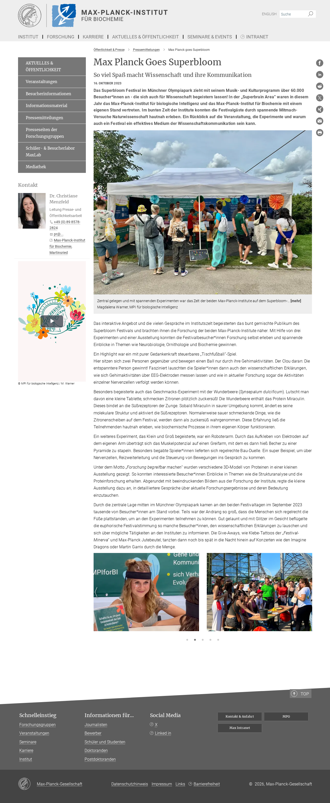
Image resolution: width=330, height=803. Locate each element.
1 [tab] (187, 640)
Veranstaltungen (41, 81)
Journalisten (96, 724)
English (269, 14)
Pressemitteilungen (44, 117)
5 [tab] (218, 640)
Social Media (165, 715)
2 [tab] (194, 640)
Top (305, 693)
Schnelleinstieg (37, 715)
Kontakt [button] (28, 185)
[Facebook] (320, 63)
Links (180, 784)
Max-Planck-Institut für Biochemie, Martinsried (67, 246)
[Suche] (310, 14)
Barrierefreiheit (207, 784)
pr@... (59, 234)
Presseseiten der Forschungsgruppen (45, 133)
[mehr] (296, 301)
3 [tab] (202, 640)
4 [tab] (210, 640)
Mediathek (36, 166)
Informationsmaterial (46, 105)
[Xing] (320, 109)
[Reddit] (320, 86)
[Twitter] (320, 98)
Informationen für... (109, 715)
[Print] (320, 132)
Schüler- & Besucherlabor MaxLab (50, 151)
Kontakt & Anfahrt (240, 716)
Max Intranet (239, 728)
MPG (286, 716)
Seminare (27, 742)
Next (308, 598)
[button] (307, 290)
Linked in (163, 733)
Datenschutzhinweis (129, 784)
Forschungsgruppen (37, 724)
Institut (25, 759)
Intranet (257, 37)
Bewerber (93, 733)
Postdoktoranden (100, 759)
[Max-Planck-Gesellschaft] (27, 784)
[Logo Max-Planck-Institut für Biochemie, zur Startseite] (114, 15)
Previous (98, 598)
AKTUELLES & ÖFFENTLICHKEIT (43, 66)
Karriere (26, 750)
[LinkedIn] (320, 74)
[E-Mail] (320, 121)
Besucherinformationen (48, 93)
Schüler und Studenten (105, 742)
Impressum (162, 784)
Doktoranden (96, 750)
